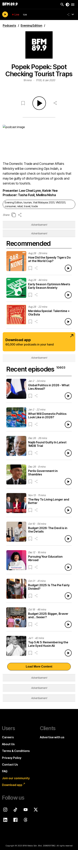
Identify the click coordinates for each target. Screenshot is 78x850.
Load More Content (39, 666)
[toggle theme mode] (67, 4)
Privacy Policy (11, 758)
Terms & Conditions (16, 751)
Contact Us (10, 764)
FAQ (4, 771)
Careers (8, 737)
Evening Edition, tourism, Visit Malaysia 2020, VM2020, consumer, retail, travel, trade (35, 204)
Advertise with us (52, 737)
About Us (8, 744)
